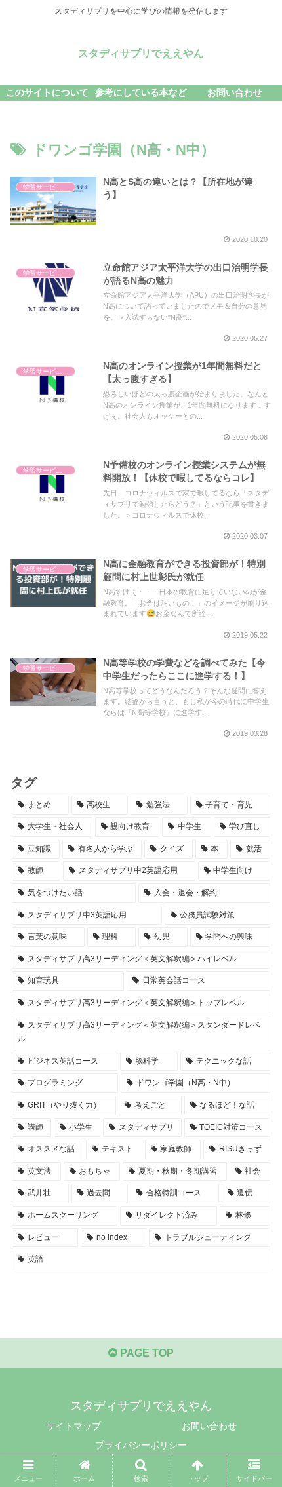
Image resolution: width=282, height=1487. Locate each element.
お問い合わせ (209, 1426)
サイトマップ (73, 1426)
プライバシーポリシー (141, 1445)
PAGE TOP (145, 1353)
